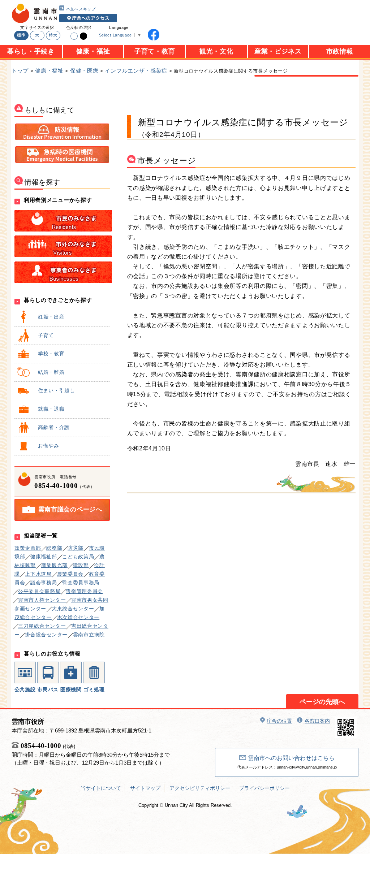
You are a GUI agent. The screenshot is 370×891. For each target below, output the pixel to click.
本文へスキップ (81, 9)
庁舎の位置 (279, 721)
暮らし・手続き (31, 51)
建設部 (81, 565)
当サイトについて (101, 788)
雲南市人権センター (42, 600)
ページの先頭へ (322, 701)
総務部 (54, 548)
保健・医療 (84, 71)
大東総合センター (73, 608)
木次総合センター (78, 617)
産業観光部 (54, 565)
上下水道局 (38, 574)
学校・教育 (51, 353)
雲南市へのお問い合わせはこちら (291, 758)
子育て (46, 335)
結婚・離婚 (51, 372)
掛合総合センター (46, 634)
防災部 (75, 548)
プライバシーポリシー (264, 788)
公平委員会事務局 (39, 591)
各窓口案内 (317, 721)
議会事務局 (43, 582)
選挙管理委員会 (84, 591)
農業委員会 (70, 574)
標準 (21, 35)
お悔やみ (48, 446)
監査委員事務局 (80, 582)
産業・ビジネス (278, 51)
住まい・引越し (56, 390)
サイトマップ (145, 788)
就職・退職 (51, 409)
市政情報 (339, 51)
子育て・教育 (154, 51)
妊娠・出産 (51, 317)
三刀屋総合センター (42, 626)
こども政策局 (78, 556)
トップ (20, 71)
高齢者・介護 (54, 427)
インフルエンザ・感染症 (136, 71)
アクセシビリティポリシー (199, 788)
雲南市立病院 (89, 634)
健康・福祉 (93, 51)
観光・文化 (216, 51)
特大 (53, 35)
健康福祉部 (43, 556)
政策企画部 (27, 548)
